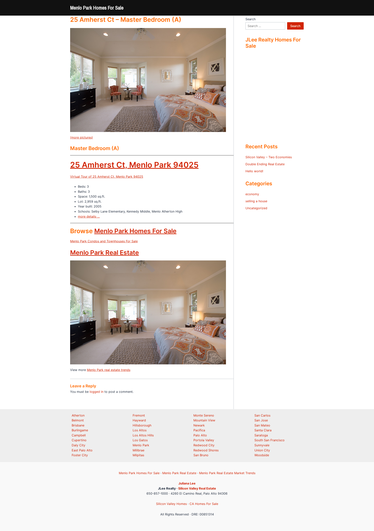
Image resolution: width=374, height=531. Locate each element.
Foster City (80, 455)
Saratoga (261, 435)
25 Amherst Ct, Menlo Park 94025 (134, 165)
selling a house (256, 201)
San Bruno (200, 455)
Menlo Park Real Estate (104, 252)
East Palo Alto (82, 450)
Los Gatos (140, 440)
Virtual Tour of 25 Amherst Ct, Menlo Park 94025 (106, 176)
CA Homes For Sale (204, 504)
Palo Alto (200, 435)
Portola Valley (203, 440)
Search (250, 19)
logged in (96, 392)
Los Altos (139, 430)
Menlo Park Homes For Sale (96, 7)
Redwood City (203, 445)
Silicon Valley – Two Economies (268, 157)
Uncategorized (256, 208)
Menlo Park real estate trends (108, 370)
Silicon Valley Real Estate (197, 488)
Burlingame (80, 430)
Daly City (78, 445)
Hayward (139, 420)
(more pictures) (81, 137)
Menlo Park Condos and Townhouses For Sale (104, 241)
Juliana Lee (187, 483)
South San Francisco (269, 440)
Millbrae (138, 450)
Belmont (78, 420)
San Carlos (262, 415)
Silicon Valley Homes (171, 504)
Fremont (139, 415)
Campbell (79, 435)
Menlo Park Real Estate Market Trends (227, 473)
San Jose (261, 420)
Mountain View (204, 420)
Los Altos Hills (143, 435)
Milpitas (138, 455)
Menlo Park (141, 445)
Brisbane (78, 425)
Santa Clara (263, 430)
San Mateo (262, 425)
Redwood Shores (206, 450)
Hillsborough (142, 425)
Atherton (78, 415)
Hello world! (254, 171)
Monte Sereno (203, 415)
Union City (262, 450)
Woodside (261, 455)
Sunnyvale (261, 445)
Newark (199, 425)
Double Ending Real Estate (265, 164)
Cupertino (79, 440)
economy (252, 194)
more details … (89, 216)
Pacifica (199, 430)
